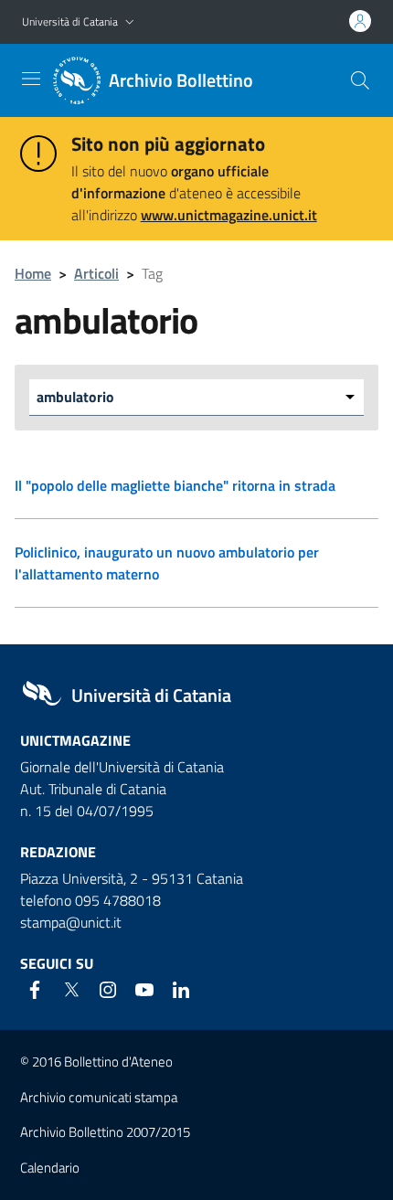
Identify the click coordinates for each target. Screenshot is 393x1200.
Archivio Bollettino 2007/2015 (105, 1131)
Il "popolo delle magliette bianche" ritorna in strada (175, 485)
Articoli (96, 273)
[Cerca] (360, 80)
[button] (130, 22)
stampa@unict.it (71, 922)
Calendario (50, 1167)
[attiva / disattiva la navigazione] (31, 79)
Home (33, 273)
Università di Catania (70, 21)
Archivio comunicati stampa (98, 1097)
